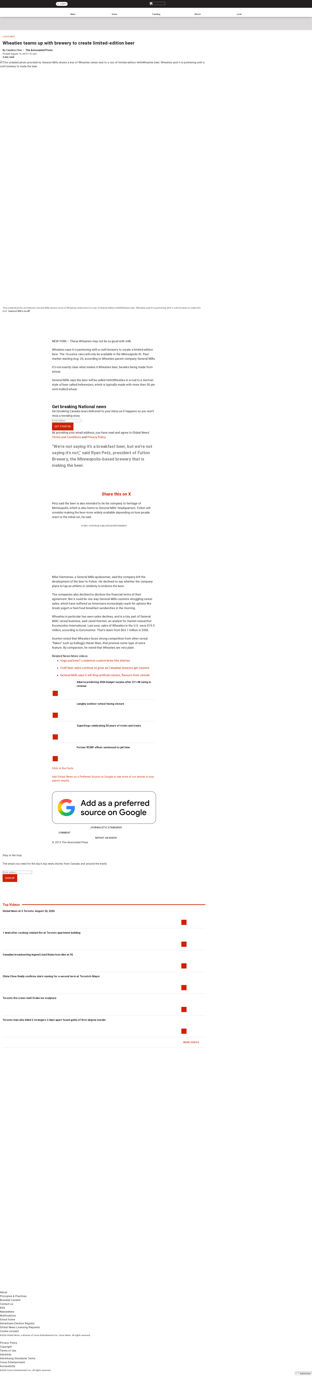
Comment (64, 832)
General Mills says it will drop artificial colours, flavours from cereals (105, 675)
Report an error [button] (106, 838)
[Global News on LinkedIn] (25, 1288)
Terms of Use (8, 1350)
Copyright (6, 1346)
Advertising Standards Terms (17, 1358)
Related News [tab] (61, 656)
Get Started (63, 426)
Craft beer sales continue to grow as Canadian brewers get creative (105, 668)
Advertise (5, 1354)
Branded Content (10, 1300)
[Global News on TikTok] (74, 1288)
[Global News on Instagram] (173, 1263)
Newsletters (7, 1311)
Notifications (8, 1315)
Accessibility (7, 1366)
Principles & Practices (13, 1296)
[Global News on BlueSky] (173, 1288)
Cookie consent (9, 1331)
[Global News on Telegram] (124, 1288)
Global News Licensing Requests (20, 1327)
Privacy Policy (96, 437)
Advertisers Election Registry (17, 1323)
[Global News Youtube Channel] (124, 1263)
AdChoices (305, 1374)
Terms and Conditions (66, 437)
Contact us (6, 1304)
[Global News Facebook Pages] (25, 1263)
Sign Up (10, 878)
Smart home (7, 1319)
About (3, 1292)
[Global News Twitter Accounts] (74, 1263)
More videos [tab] (79, 656)
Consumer (9, 36)
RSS (2, 1307)
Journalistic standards (106, 827)
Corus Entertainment (12, 1362)
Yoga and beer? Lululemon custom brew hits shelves (95, 660)
